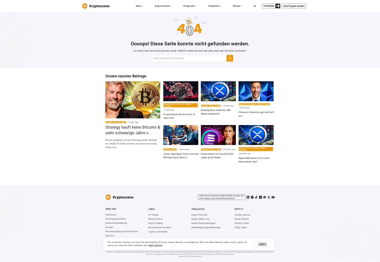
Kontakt (109, 227)
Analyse (108, 122)
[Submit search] (230, 58)
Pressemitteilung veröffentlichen (121, 231)
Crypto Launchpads (158, 231)
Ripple (218, 106)
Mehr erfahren (155, 245)
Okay (262, 244)
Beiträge (250, 104)
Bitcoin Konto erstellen (159, 227)
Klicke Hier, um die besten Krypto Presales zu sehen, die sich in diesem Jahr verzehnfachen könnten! (221, 197)
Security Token (242, 223)
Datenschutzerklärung (116, 223)
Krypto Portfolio (199, 214)
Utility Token (241, 227)
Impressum (111, 214)
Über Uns (109, 235)
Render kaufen (242, 219)
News (138, 6)
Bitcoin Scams (155, 219)
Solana (218, 149)
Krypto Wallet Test (200, 219)
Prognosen (189, 6)
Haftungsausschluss (115, 218)
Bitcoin (116, 122)
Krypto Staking (155, 223)
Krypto (123, 122)
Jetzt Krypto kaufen (294, 6)
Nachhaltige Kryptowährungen (206, 227)
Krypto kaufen (162, 6)
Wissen (236, 6)
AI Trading (153, 214)
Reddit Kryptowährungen (203, 223)
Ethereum (259, 104)
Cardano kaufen (242, 214)
